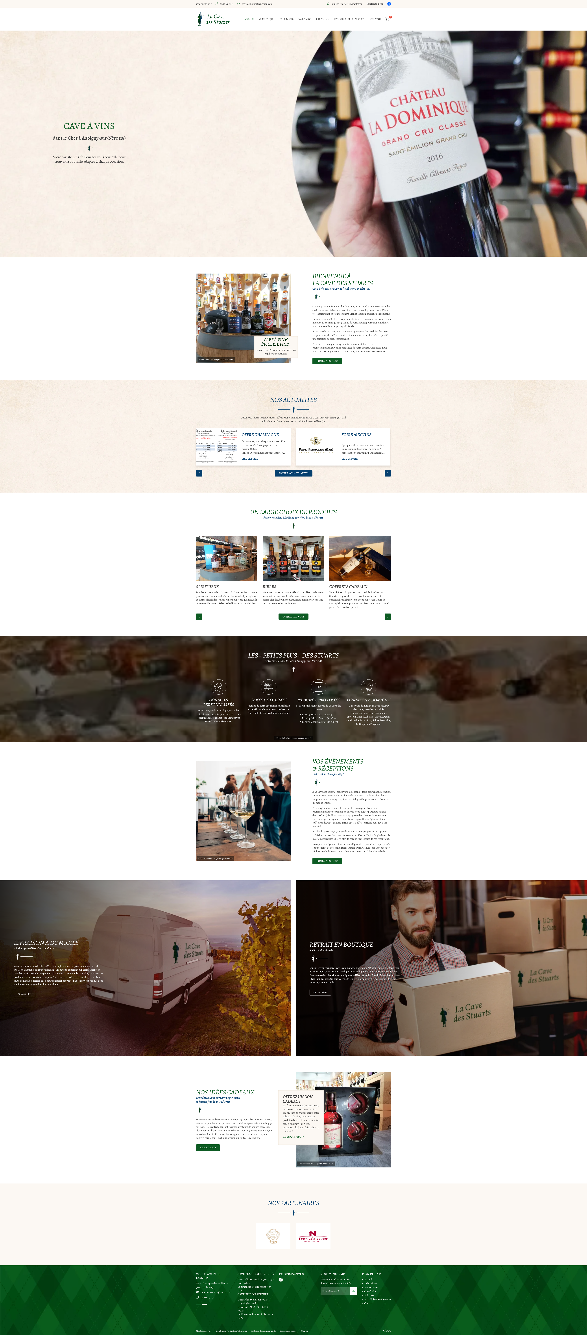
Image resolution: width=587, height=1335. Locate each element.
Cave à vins (304, 19)
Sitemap (304, 1330)
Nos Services (286, 19)
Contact (375, 19)
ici (227, 1283)
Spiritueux (322, 19)
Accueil (249, 19)
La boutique (265, 19)
